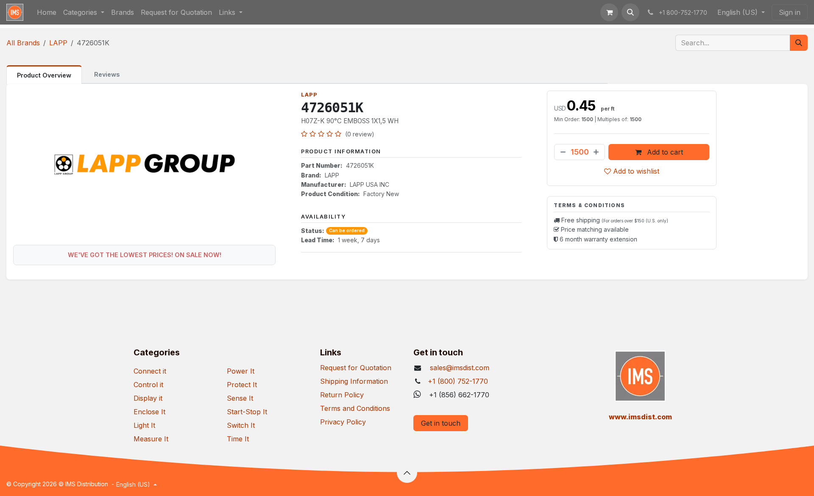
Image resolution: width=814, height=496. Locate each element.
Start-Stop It (247, 411)
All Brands (23, 43)
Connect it (150, 371)
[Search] (799, 43)
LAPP (58, 43)
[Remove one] (562, 152)
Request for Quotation (355, 367)
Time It (238, 439)
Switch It (241, 425)
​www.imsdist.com (640, 417)
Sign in (789, 12)
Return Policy (342, 395)
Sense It (240, 398)
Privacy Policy (343, 422)
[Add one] (597, 152)
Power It (240, 371)
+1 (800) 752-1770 (458, 381)
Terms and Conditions (355, 408)
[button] (630, 12)
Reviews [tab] (107, 74)
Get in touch (441, 423)
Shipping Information (354, 381)
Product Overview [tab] (44, 75)
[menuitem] (46, 12)
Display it (148, 398)
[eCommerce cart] (609, 12)
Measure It (151, 439)
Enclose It (149, 411)
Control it (148, 384)
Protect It (242, 384)
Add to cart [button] (664, 152)
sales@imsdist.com (458, 367)
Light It (144, 425)
